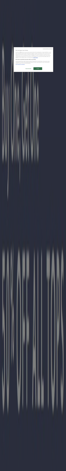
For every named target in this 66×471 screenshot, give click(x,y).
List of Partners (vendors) (20, 64)
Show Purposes (28, 68)
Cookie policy (35, 57)
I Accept (37, 68)
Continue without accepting (47, 48)
